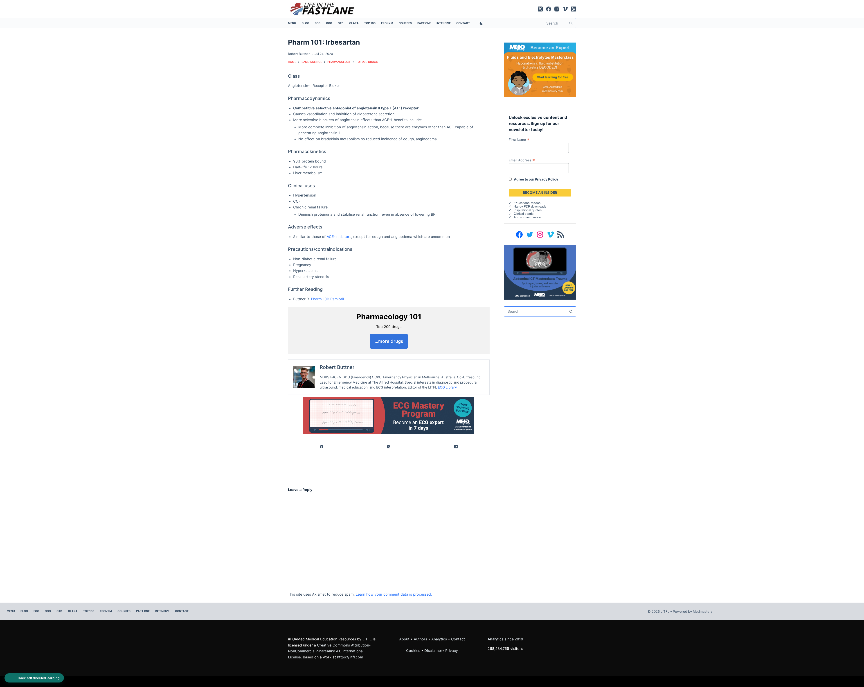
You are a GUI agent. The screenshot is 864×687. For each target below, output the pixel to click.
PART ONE (424, 23)
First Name (519, 139)
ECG (317, 23)
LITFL (367, 639)
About (404, 639)
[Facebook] (548, 9)
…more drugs (389, 341)
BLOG (305, 23)
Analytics (439, 639)
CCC (329, 23)
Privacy (451, 650)
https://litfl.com (350, 657)
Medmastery (703, 611)
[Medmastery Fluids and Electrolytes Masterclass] (540, 69)
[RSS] (573, 9)
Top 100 (370, 23)
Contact (463, 23)
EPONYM (387, 23)
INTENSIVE (443, 23)
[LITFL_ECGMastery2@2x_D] (388, 415)
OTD (341, 23)
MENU (292, 23)
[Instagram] (556, 9)
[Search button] (571, 23)
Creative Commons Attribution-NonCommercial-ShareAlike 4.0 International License (329, 651)
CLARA (354, 23)
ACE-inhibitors (339, 236)
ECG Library (447, 387)
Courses (405, 23)
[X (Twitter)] (540, 9)
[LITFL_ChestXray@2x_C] (540, 272)
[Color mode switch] (480, 23)
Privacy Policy (546, 179)
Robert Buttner (337, 367)
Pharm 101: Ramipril (327, 299)
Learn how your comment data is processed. (394, 594)
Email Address (522, 160)
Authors (420, 639)
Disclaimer (433, 650)
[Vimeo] (565, 9)
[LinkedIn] (456, 447)
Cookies (413, 650)
